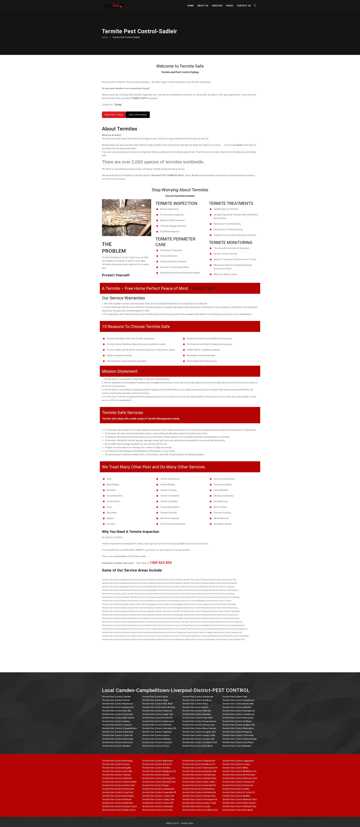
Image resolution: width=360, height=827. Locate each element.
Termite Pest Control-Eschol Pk (157, 717)
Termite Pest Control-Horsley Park (198, 796)
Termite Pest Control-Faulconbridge (239, 739)
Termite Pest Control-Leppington (238, 760)
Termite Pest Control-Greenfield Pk (199, 785)
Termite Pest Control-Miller (235, 767)
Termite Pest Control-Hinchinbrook (199, 792)
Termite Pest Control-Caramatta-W (159, 792)
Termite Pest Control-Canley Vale (158, 799)
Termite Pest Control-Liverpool (117, 725)
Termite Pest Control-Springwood (238, 710)
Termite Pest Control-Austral (156, 767)
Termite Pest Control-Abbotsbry (157, 760)
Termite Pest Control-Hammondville (119, 782)
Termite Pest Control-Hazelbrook (238, 700)
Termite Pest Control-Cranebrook (238, 714)
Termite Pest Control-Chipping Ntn (198, 760)
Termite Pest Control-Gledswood (158, 721)
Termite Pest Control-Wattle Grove (118, 810)
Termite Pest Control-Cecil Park (157, 810)
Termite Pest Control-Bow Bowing (158, 707)
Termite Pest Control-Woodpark (237, 810)
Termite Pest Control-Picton (155, 746)
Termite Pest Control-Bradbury (197, 700)
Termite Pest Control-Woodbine (197, 746)
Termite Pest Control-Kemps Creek (199, 803)
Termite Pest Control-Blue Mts (116, 710)
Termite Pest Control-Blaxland (236, 746)
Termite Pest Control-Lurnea (236, 764)
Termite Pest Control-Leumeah (157, 742)
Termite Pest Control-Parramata (117, 714)
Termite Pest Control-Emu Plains (238, 742)
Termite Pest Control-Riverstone (237, 717)
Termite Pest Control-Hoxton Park (118, 785)
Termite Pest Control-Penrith (116, 700)
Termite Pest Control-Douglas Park (199, 732)
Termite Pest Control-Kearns (156, 735)
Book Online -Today (114, 115)
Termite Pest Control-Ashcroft (157, 764)
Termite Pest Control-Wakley (236, 796)
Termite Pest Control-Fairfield (116, 775)
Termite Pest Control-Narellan (196, 714)
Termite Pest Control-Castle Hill (117, 735)
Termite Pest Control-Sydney (116, 721)
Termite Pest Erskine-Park (234, 696)
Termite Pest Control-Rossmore (237, 785)
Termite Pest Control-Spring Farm (198, 725)
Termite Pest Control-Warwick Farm (239, 799)
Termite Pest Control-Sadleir (236, 789)
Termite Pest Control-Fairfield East (199, 775)
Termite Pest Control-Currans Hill (198, 739)
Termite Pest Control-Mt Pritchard (238, 775)
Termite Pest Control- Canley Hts (158, 796)
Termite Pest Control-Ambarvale (197, 696)
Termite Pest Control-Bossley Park (159, 782)
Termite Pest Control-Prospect (237, 732)
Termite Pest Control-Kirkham (156, 739)
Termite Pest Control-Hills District (118, 717)
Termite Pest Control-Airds (155, 696)
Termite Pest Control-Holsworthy (118, 789)
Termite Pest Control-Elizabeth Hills (199, 771)
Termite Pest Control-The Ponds (238, 735)
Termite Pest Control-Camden (116, 696)
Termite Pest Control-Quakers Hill (238, 725)
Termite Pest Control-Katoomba (117, 739)
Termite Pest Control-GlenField (117, 778)
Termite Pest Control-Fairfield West (199, 778)
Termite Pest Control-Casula (116, 764)
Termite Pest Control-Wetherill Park (239, 806)
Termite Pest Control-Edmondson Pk (200, 767)
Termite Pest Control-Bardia (155, 775)
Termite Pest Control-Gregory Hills (198, 735)
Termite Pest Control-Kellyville (236, 707)
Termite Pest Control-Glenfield (156, 725)
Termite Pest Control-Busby (155, 785)
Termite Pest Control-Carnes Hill (157, 803)
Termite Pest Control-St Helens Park (199, 742)
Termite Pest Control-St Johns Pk (238, 792)
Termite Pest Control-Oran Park (197, 717)
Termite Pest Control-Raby (195, 703)
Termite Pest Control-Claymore (157, 710)
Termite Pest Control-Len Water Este (200, 810)
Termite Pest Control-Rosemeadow (199, 721)
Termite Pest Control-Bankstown (118, 707)
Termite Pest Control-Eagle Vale (157, 714)
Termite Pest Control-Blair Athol (157, 703)
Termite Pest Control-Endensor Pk (198, 764)
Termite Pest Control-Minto (195, 707)
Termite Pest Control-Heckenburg (198, 789)
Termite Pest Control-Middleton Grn (239, 771)
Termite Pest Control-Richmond (117, 742)
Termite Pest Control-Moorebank (118, 796)
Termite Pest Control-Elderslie (196, 710)
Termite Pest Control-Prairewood (238, 782)
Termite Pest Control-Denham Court (119, 806)
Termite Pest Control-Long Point (117, 792)
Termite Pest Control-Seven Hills (238, 703)
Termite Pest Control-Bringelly (116, 767)
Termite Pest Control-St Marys (237, 721)
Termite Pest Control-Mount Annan (199, 728)
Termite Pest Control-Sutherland (117, 732)
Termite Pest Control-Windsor (116, 746)
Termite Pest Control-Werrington (238, 728)
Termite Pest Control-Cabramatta (158, 789)
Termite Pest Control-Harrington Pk (159, 728)
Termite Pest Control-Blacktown (117, 703)
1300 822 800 (202, 288)
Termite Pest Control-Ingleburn (157, 732)
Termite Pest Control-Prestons (117, 799)
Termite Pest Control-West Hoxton (239, 803)
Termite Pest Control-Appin (155, 700)
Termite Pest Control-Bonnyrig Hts (158, 778)
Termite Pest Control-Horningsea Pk (199, 799)
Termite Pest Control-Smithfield (117, 803)
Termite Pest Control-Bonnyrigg (117, 760)
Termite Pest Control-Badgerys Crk (159, 771)
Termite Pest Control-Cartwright (157, 806)
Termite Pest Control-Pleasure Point (239, 778)
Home (105, 37)
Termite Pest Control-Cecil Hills (117, 771)
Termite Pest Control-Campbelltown (119, 728)
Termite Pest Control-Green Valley (198, 782)
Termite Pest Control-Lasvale (196, 806)
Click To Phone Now (138, 115)
